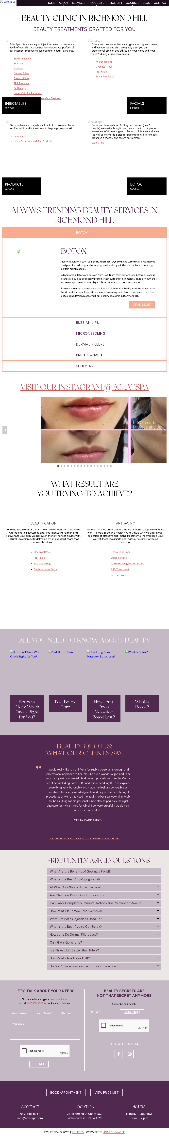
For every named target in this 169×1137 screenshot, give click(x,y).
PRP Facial (102, 71)
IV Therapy (20, 88)
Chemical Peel (104, 66)
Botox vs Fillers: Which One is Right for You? (27, 709)
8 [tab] (81, 466)
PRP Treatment (21, 83)
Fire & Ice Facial (105, 76)
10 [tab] (87, 466)
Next (164, 430)
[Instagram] (130, 1054)
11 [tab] (91, 466)
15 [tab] (104, 466)
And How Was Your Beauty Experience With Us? (84, 838)
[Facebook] (118, 1054)
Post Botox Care (65, 704)
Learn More (98, 142)
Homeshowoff (114, 1132)
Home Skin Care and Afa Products (33, 141)
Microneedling (104, 61)
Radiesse (18, 68)
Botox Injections (22, 58)
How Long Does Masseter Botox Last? (103, 709)
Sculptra (18, 63)
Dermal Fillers (21, 73)
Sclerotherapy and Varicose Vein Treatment (37, 98)
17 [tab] (111, 466)
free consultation (59, 999)
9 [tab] (84, 466)
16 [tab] (107, 466)
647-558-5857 (35, 1003)
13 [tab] (97, 466)
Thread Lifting (21, 78)
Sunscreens (20, 136)
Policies (78, 1132)
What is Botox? (142, 704)
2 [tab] (61, 466)
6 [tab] (74, 466)
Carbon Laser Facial (45, 569)
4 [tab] (68, 466)
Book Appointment (65, 1093)
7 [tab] (78, 466)
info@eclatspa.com (30, 1118)
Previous (4, 430)
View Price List (107, 1093)
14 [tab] (101, 466)
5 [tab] (71, 466)
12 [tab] (94, 466)
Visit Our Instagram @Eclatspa (84, 387)
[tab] (104, 871)
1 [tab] (58, 466)
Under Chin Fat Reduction (28, 93)
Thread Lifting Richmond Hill (127, 563)
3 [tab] (64, 466)
